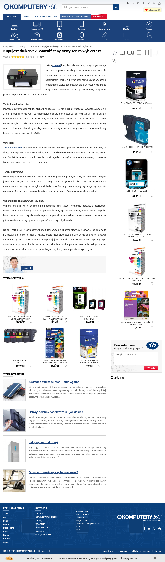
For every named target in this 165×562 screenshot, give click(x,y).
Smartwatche (104, 29)
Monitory (127, 29)
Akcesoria (104, 40)
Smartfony (82, 29)
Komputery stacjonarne (46, 517)
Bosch (6, 531)
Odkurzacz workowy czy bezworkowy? (53, 472)
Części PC (59, 40)
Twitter (149, 3)
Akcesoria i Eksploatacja (87, 524)
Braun (6, 535)
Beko (5, 517)
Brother (6, 538)
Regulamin (122, 550)
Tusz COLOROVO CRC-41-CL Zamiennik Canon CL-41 (136, 279)
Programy (149, 29)
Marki (27, 16)
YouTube (159, 3)
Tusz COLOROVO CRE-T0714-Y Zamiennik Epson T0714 (55, 318)
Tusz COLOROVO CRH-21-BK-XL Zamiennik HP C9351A (136, 236)
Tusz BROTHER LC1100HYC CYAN (137, 147)
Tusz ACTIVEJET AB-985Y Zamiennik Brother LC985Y (136, 323)
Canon (6, 542)
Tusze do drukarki (12, 147)
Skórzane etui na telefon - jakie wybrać (54, 382)
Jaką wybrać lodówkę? (43, 442)
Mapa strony (107, 550)
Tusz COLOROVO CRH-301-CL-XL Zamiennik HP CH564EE (20, 318)
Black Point (8, 528)
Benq (5, 521)
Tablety (59, 29)
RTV (127, 40)
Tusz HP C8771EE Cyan (136, 191)
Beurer (6, 524)
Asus (5, 514)
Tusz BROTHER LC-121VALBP (20, 362)
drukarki (56, 65)
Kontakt (158, 550)
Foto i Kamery (37, 40)
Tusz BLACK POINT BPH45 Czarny (136, 103)
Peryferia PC (82, 40)
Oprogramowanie (43, 534)
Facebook (143, 3)
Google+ (154, 3)
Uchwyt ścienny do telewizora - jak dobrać (56, 412)
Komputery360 (9, 46)
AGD (149, 40)
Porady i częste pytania (75, 16)
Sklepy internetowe (46, 16)
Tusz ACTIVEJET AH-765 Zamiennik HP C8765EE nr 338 (55, 362)
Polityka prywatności (140, 550)
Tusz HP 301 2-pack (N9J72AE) (89, 318)
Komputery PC (37, 29)
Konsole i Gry (14, 40)
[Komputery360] (31, 8)
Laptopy (14, 29)
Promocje (98, 16)
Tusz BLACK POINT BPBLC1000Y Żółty (89, 362)
